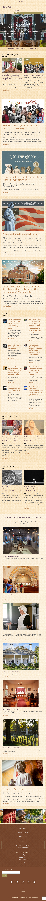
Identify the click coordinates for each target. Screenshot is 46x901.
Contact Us (23, 886)
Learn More (6, 144)
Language (16, 8)
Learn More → (5, 90)
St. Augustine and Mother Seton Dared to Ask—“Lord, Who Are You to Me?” (11, 439)
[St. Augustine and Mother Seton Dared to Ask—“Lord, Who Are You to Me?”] (12, 427)
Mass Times (16, 3)
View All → (5, 315)
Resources (23, 891)
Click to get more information (11, 254)
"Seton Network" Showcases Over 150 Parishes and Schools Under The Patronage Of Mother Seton (23, 289)
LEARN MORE (7, 36)
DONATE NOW (17, 12)
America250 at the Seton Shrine (20, 234)
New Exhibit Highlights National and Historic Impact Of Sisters (23, 178)
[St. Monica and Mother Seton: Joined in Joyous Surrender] (34, 427)
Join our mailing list (7, 869)
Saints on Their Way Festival (33, 75)
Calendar (16, 10)
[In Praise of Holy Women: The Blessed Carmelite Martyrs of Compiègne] (34, 477)
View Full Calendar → (8, 56)
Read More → (5, 458)
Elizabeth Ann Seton (14, 789)
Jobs (23, 888)
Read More (11, 338)
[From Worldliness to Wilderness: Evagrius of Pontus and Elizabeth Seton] (12, 477)
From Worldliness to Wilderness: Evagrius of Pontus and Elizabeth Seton (11, 489)
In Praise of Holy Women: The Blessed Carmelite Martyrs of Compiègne (33, 489)
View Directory (7, 306)
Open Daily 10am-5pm (18, 1)
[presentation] (4, 68)
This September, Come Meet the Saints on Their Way (20, 127)
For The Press (23, 893)
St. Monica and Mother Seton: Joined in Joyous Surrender (32, 439)
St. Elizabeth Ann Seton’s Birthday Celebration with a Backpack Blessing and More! (12, 77)
